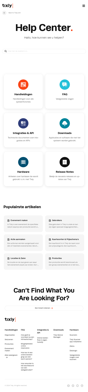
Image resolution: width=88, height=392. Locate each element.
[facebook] (68, 385)
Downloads (58, 330)
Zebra (72, 346)
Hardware (74, 330)
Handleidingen (11, 330)
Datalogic (73, 351)
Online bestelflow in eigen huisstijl (42, 340)
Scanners (73, 335)
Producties (9, 344)
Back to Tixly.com (15, 13)
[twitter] (73, 385)
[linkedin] (82, 385)
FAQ (23, 330)
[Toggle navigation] (84, 6)
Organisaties (10, 335)
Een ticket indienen (43, 308)
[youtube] (77, 385)
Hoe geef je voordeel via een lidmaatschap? (27, 337)
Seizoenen (9, 339)
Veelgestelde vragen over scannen (75, 357)
